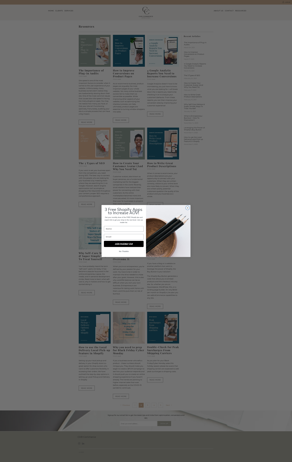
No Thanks (124, 251)
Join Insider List (124, 244)
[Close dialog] (188, 208)
